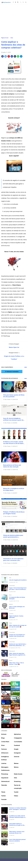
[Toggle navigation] (26, 2)
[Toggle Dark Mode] (21, 2)
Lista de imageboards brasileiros (18, 580)
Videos (10, 623)
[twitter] (15, 2)
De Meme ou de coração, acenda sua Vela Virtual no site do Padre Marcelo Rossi (13, 443)
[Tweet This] (5, 56)
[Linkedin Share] (12, 56)
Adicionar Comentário (13, 371)
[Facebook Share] (2, 56)
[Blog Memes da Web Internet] (6, 674)
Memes (10, 660)
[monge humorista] (6, 683)
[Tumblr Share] (15, 56)
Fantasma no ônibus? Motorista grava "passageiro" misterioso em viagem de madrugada (17, 809)
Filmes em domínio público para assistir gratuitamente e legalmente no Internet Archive (13, 537)
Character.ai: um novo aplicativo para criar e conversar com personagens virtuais (13, 560)
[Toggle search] (23, 2)
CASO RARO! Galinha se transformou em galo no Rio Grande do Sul (16, 825)
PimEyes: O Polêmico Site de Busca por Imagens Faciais (13, 512)
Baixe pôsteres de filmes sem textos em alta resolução (12, 466)
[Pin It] (8, 56)
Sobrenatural (12, 651)
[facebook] (13, 2)
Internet (11, 604)
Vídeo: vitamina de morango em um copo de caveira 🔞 (17, 626)
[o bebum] (6, 688)
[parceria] (15, 683)
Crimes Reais (12, 585)
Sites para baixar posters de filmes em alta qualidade (13, 395)
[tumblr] (18, 2)
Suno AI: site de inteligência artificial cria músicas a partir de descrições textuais (13, 420)
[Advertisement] (14, 20)
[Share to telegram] (21, 56)
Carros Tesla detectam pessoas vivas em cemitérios (17, 840)
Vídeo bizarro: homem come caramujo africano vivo (16, 832)
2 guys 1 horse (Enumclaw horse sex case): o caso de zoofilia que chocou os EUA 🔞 (17, 589)
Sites (10, 577)
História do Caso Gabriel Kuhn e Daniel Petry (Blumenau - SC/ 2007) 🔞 (17, 645)
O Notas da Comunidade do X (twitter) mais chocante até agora (17, 636)
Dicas (10, 595)
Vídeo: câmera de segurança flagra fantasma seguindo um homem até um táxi (17, 655)
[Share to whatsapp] (18, 56)
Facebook (11, 613)
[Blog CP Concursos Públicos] (15, 674)
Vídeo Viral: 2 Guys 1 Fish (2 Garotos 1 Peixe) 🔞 (16, 663)
